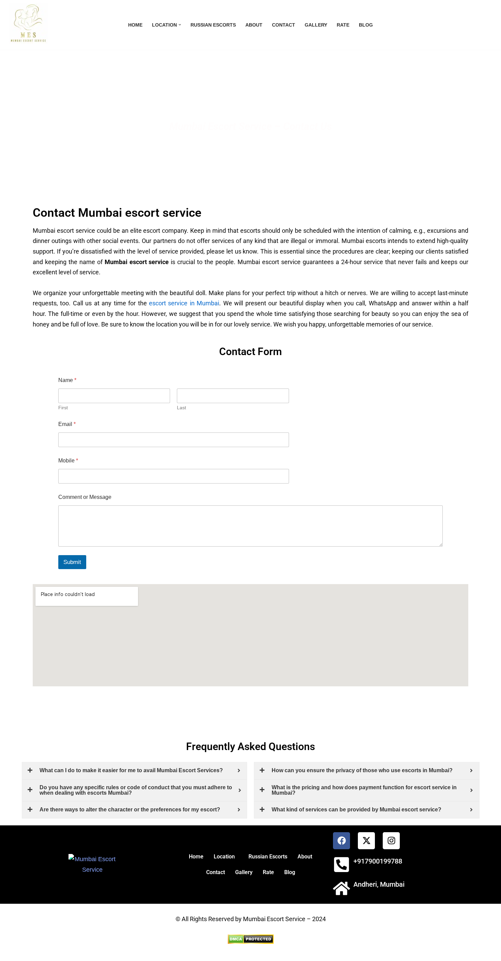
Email (67, 424)
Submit (72, 562)
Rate (343, 25)
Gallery (316, 25)
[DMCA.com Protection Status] (251, 941)
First (63, 407)
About (253, 25)
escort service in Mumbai (184, 303)
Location (224, 856)
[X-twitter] (366, 840)
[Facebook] (341, 840)
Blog (366, 25)
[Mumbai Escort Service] (26, 23)
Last (181, 407)
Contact (283, 25)
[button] (180, 25)
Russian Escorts (213, 25)
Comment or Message (84, 497)
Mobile (68, 460)
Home (135, 25)
